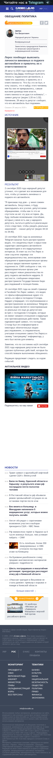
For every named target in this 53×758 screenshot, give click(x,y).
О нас (26, 652)
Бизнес (36, 670)
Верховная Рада (16, 676)
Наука (35, 676)
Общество (37, 685)
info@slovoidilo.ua (26, 709)
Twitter (46, 23)
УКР (41, 9)
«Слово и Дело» (20, 636)
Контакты (41, 652)
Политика (37, 688)
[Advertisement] (26, 437)
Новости (11, 467)
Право (35, 691)
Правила (35, 655)
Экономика (38, 698)
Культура (36, 673)
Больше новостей (25, 591)
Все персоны (15, 695)
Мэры (11, 691)
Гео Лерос (19, 74)
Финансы (37, 695)
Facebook (42, 23)
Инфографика (26, 599)
